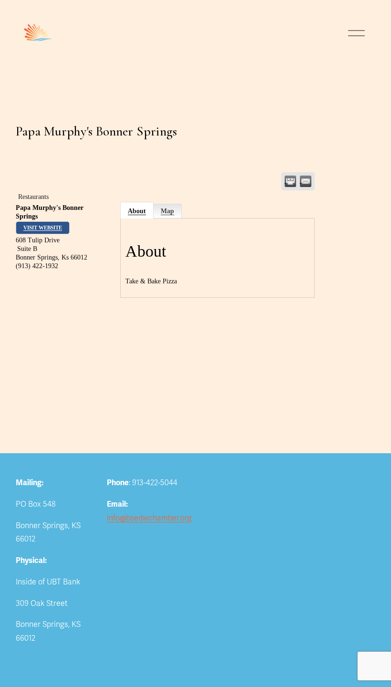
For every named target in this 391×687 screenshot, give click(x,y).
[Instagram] (148, 535)
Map (167, 211)
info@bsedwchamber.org (149, 518)
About (137, 211)
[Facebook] (130, 535)
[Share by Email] (305, 181)
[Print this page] (290, 181)
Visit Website (42, 227)
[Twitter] (112, 535)
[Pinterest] (167, 535)
